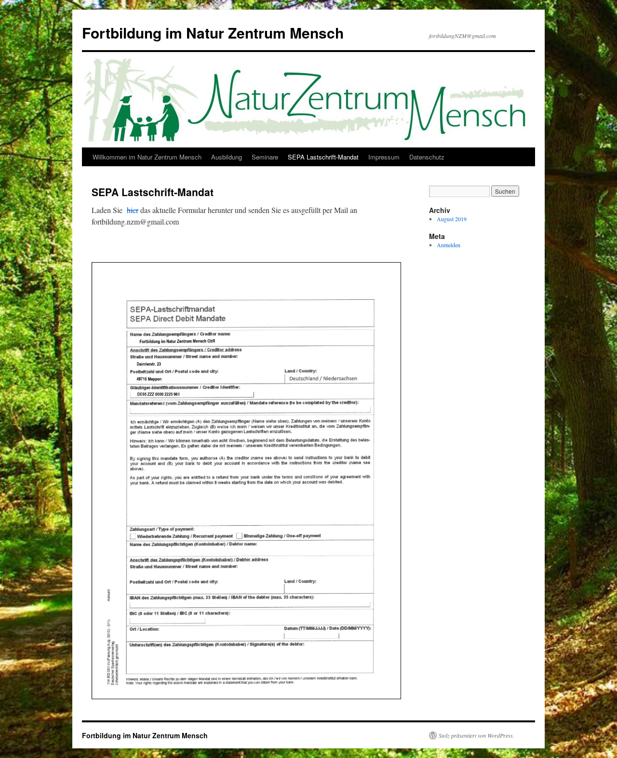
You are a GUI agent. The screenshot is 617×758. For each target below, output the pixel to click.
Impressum (384, 156)
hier (132, 210)
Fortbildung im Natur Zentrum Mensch (213, 32)
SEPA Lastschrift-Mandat (323, 156)
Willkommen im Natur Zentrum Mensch (147, 156)
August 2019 (452, 219)
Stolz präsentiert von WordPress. (476, 735)
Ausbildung (226, 156)
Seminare (265, 156)
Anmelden (448, 245)
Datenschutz (426, 156)
